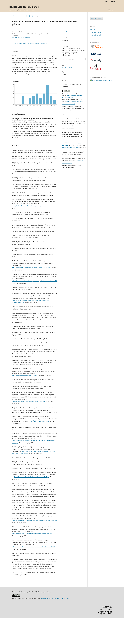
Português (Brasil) (95, 35)
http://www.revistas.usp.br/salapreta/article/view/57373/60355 (31, 268)
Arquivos (18, 10)
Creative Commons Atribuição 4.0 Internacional (54, 598)
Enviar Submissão (96, 19)
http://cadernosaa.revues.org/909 (40, 421)
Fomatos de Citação (68, 59)
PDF (66, 31)
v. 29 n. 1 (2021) (28, 16)
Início (13, 16)
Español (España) (95, 32)
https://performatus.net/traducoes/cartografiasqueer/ (28, 401)
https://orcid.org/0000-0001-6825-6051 (21, 37)
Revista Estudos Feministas (24, 6)
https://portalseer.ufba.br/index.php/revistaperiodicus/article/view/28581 (34, 520)
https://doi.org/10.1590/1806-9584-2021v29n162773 (31, 43)
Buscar (111, 10)
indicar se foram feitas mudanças (71, 147)
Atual (11, 10)
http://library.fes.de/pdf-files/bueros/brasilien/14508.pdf (31, 477)
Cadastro (106, 1)
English (92, 29)
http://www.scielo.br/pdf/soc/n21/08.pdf (24, 376)
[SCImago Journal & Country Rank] (101, 80)
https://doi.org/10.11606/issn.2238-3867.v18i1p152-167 (29, 206)
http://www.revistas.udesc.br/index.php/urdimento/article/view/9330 (33, 547)
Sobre (33, 10)
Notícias (26, 10)
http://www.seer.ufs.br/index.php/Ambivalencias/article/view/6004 (32, 533)
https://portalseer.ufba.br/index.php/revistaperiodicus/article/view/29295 (34, 281)
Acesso (113, 1)
